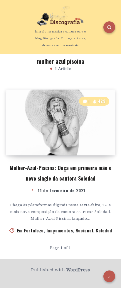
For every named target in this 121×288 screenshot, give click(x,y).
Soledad (104, 230)
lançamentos (59, 230)
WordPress (78, 269)
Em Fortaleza (30, 230)
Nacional (84, 230)
